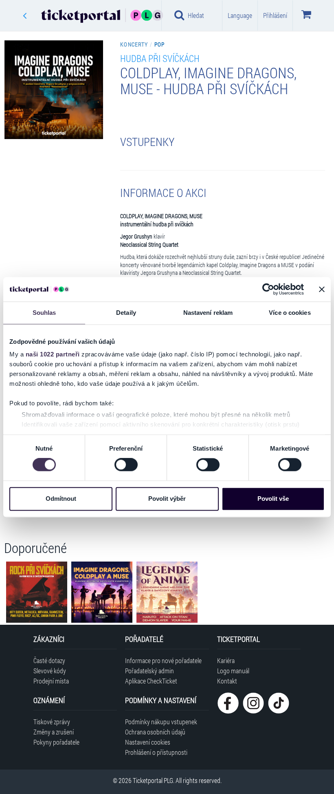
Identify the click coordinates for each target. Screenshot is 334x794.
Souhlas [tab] (44, 312)
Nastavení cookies (147, 742)
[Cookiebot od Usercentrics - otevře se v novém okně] (268, 289)
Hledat (196, 15)
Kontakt (227, 681)
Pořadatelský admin (149, 670)
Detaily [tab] (126, 312)
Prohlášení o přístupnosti (156, 752)
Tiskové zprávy (51, 721)
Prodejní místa (51, 681)
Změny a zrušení (53, 732)
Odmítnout (61, 498)
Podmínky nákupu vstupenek (161, 721)
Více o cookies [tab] (289, 312)
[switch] (126, 464)
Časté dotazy (49, 660)
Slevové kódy (49, 670)
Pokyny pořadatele (56, 742)
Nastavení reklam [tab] (208, 312)
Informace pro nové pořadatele (163, 660)
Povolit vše (273, 498)
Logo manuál (233, 670)
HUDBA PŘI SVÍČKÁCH (160, 58)
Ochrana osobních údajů (155, 732)
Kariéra (226, 660)
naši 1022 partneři (53, 354)
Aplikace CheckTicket (151, 681)
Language (240, 15)
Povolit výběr (167, 498)
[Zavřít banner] (322, 289)
